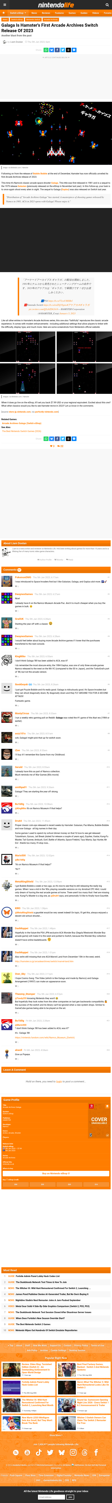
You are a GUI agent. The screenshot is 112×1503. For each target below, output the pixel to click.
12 (109, 804)
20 (109, 994)
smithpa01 (21, 787)
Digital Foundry (64, 1475)
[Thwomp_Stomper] (6, 1002)
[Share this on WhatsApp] (46, 50)
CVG (67, 1480)
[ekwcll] (6, 1058)
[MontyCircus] (6, 721)
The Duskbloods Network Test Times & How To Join (37, 1282)
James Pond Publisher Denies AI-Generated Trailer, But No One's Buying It (48, 1294)
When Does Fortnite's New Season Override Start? (36, 1318)
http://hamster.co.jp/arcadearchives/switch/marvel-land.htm (44, 961)
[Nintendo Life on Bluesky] (62, 1453)
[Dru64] (6, 829)
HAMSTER (7, 1120)
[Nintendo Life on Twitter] (50, 1453)
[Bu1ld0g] (6, 812)
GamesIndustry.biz (52, 1480)
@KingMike (20, 808)
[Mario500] (6, 863)
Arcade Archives (51, 19)
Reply (70, 560)
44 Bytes (66, 1465)
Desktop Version (77, 1350)
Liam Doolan (16, 42)
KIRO (17, 908)
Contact (67, 1345)
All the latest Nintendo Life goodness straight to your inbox (56, 1491)
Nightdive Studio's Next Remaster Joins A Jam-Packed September (44, 1300)
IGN (94, 1475)
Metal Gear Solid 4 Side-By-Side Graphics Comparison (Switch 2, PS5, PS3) (49, 1306)
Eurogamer (104, 1475)
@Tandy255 (21, 998)
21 (109, 1021)
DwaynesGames (24, 594)
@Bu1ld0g (20, 860)
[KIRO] (6, 916)
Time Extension (46, 1475)
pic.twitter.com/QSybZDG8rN (43, 309)
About (19, 1345)
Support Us (55, 1345)
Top (11, 1345)
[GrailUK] (6, 627)
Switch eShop (17, 19)
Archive (44, 1350)
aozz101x (20, 733)
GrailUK (19, 618)
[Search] (107, 5)
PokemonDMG (23, 577)
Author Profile (45, 560)
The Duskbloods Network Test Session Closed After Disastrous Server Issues (49, 1312)
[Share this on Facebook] (57, 50)
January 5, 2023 (68, 313)
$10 (96, 1184)
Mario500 (20, 855)
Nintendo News (81, 1475)
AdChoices (79, 1465)
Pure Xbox (30, 1475)
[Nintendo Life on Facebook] (96, 1453)
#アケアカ (72, 304)
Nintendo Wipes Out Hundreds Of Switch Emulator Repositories (42, 1330)
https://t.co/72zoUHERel (60, 300)
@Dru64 (55, 895)
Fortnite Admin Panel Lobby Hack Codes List (34, 1276)
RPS (74, 1480)
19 (109, 974)
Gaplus (65, 189)
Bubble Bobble (40, 173)
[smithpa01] (6, 795)
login (59, 1081)
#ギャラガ (84, 304)
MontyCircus (22, 713)
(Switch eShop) (21, 423)
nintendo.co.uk (8, 1164)
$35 (42, 1184)
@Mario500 (20, 1025)
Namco (5, 1126)
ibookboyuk (21, 684)
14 (109, 855)
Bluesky (59, 560)
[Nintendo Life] (56, 5)
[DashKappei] (6, 936)
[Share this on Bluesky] (51, 50)
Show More (55, 1435)
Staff (27, 1345)
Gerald (18, 767)
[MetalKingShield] (6, 889)
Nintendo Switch (33, 19)
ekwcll (18, 1050)
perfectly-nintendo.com (46, 412)
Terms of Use (97, 1345)
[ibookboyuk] (6, 692)
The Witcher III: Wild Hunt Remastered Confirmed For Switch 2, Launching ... (49, 1288)
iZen (17, 750)
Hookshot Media (20, 1465)
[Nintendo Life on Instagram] (73, 1453)
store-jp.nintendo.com (20, 412)
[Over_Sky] (6, 982)
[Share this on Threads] (68, 50)
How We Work (40, 1345)
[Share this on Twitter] (62, 50)
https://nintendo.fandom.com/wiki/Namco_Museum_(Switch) (45, 1037)
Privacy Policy (81, 1345)
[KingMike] (6, 664)
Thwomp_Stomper (25, 994)
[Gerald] (6, 775)
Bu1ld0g (19, 804)
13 (109, 821)
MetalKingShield (24, 881)
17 (109, 928)
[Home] (3, 13)
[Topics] (5, 5)
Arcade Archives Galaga (12, 1107)
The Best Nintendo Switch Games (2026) (21, 431)
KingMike (20, 656)
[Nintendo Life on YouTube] (27, 1453)
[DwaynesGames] (6, 602)
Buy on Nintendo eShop (55, 1173)
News (5, 19)
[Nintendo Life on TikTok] (39, 1453)
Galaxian (22, 186)
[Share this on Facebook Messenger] (74, 50)
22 (61, 446)
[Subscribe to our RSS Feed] (16, 1453)
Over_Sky (20, 973)
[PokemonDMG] (6, 585)
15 (109, 882)
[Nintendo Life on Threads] (85, 1453)
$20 (69, 1184)
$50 (15, 1184)
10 (109, 767)
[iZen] (6, 758)
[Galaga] (56, 133)
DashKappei (21, 928)
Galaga (54, 183)
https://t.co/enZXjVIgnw (55, 304)
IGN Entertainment (44, 1465)
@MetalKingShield (24, 912)
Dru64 (18, 820)
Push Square (16, 1475)
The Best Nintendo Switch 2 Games (29, 1324)
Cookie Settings (58, 1350)
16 (109, 908)
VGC (38, 1480)
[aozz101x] (6, 741)
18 (109, 952)
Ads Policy (32, 1350)
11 (18, 649)
